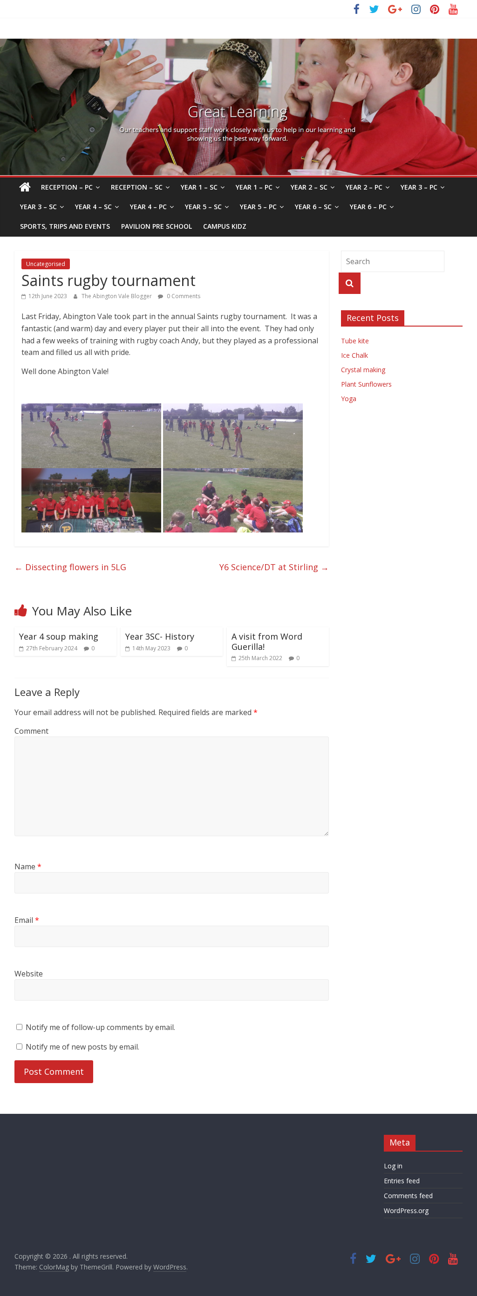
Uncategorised (45, 264)
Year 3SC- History (159, 636)
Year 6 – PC (368, 206)
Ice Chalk (354, 355)
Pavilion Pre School (156, 226)
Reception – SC (137, 187)
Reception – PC (67, 187)
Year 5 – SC (203, 206)
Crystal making (363, 369)
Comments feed (408, 1195)
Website (28, 974)
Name (27, 866)
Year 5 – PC (258, 206)
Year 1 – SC (199, 187)
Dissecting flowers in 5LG (70, 567)
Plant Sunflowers (366, 384)
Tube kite (355, 340)
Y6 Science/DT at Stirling (274, 567)
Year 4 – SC (93, 206)
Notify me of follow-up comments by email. (100, 1027)
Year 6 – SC (313, 206)
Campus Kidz (224, 226)
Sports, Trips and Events (65, 226)
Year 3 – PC (419, 187)
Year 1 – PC (254, 187)
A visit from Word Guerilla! (267, 641)
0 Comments (182, 296)
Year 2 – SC (309, 187)
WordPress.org (406, 1210)
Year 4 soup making (58, 636)
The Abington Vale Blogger (117, 296)
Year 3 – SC (38, 206)
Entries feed (402, 1180)
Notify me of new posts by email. (82, 1047)
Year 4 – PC (148, 206)
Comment (31, 731)
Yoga (348, 398)
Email (26, 920)
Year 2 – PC (364, 187)
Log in (393, 1165)
